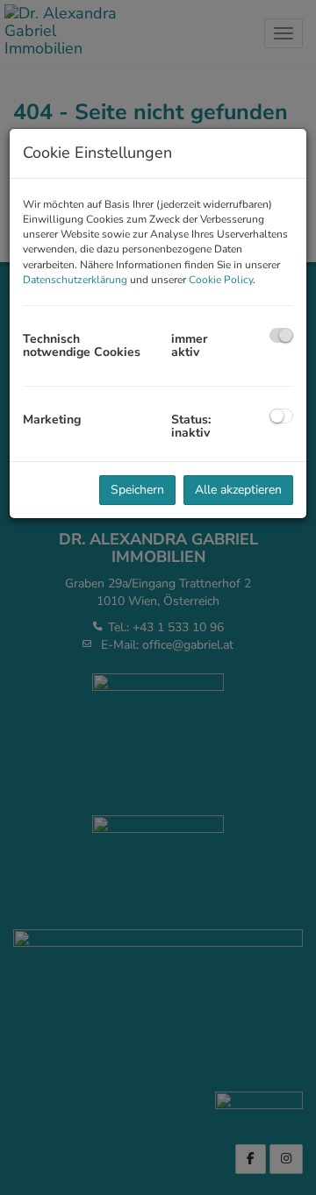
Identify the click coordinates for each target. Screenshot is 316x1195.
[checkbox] (281, 335)
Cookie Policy (221, 280)
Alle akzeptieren (238, 489)
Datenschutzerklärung (75, 280)
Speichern (137, 489)
